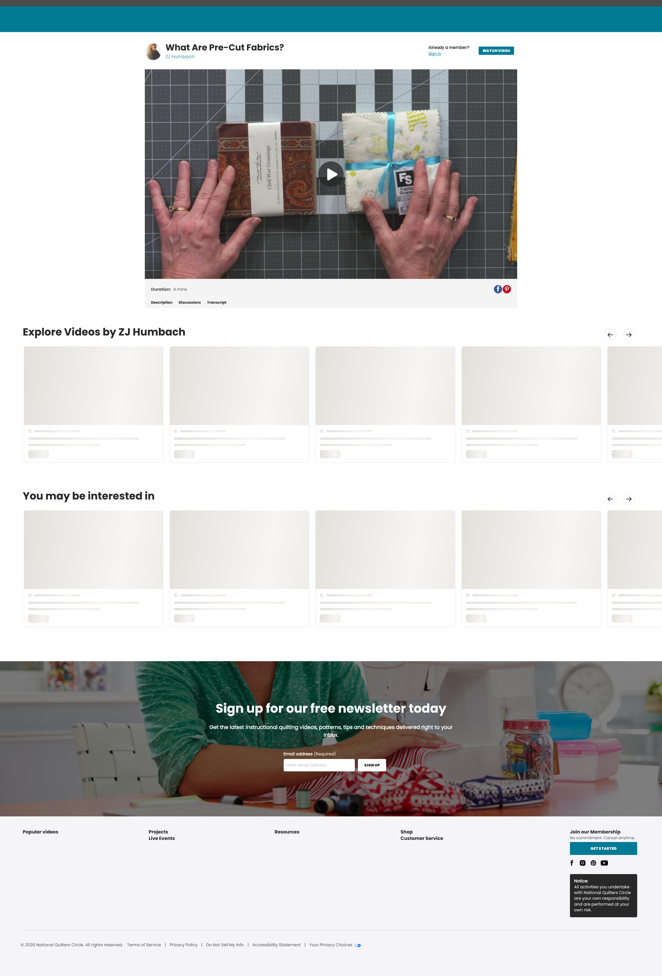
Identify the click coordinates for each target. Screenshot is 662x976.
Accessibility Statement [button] (276, 945)
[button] (448, 50)
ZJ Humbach (180, 57)
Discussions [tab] (190, 302)
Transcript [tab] (217, 302)
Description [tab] (161, 302)
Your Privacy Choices (330, 945)
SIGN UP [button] (372, 765)
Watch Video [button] (496, 50)
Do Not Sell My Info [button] (225, 945)
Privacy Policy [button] (184, 945)
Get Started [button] (603, 848)
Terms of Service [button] (144, 945)
